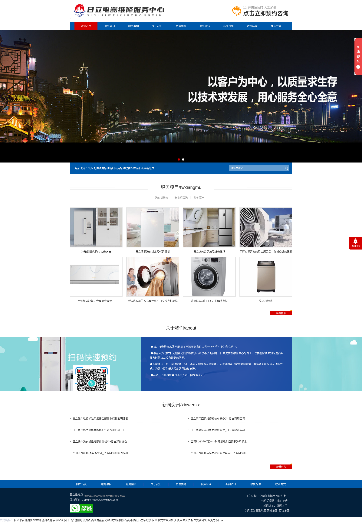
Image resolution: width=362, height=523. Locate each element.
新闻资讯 (228, 26)
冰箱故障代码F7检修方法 (96, 251)
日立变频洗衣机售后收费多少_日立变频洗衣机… (219, 429)
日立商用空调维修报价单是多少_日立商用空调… (219, 418)
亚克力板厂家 (215, 520)
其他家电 (199, 197)
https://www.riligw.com (105, 499)
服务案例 (133, 26)
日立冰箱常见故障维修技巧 (209, 251)
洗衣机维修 (161, 197)
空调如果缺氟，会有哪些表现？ (96, 300)
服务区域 (204, 26)
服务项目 (109, 26)
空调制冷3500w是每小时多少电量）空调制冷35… (220, 452)
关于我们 (157, 26)
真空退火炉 (183, 520)
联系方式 (276, 26)
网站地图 (272, 510)
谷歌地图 (261, 510)
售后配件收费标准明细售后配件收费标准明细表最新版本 (121, 168)
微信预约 (181, 26)
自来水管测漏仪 (23, 520)
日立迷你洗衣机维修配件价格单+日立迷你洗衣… (101, 441)
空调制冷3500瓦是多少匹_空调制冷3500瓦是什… (102, 452)
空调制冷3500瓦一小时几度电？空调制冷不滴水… (220, 441)
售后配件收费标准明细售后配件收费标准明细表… (102, 418)
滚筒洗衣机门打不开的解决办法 (209, 300)
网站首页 (86, 26)
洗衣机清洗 (181, 197)
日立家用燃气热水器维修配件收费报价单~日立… (101, 429)
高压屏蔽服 (97, 520)
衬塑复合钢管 (199, 520)
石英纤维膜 (131, 520)
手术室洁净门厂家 (63, 520)
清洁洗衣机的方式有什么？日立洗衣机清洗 (153, 300)
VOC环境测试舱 (42, 520)
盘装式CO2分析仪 (165, 520)
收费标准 (252, 26)
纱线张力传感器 (114, 520)
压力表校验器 (146, 520)
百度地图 (284, 510)
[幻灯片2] (181, 161)
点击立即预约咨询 (265, 13)
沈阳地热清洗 (82, 520)
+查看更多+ (281, 313)
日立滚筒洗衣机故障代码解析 (153, 251)
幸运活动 (249, 510)
